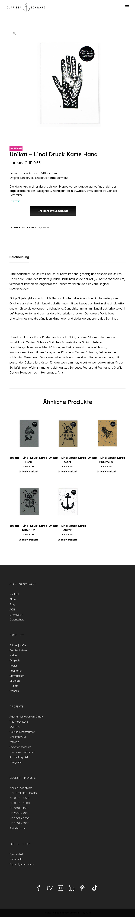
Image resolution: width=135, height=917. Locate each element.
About (13, 599)
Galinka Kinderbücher (21, 731)
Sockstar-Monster (20, 747)
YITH (88, 912)
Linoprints (33, 227)
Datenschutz (16, 619)
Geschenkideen (18, 650)
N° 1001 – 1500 (19, 808)
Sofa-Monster (17, 828)
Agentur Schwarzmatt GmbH (26, 716)
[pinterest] (82, 888)
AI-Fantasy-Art (18, 757)
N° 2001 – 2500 (19, 818)
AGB (12, 609)
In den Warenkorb (53, 211)
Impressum (16, 614)
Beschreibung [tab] (19, 257)
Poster (13, 665)
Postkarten (15, 670)
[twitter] (50, 888)
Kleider (13, 655)
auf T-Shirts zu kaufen (58, 298)
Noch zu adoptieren (20, 788)
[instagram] (60, 888)
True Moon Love (18, 721)
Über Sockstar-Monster (23, 793)
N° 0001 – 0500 (19, 798)
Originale (14, 660)
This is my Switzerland (22, 752)
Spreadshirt (16, 854)
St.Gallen (14, 680)
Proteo (47, 912)
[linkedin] (71, 888)
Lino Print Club (18, 736)
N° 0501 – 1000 (19, 803)
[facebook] (39, 888)
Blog (12, 604)
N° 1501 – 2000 (19, 813)
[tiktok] (95, 888)
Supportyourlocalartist (22, 864)
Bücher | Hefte (17, 645)
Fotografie (15, 762)
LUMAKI (15, 726)
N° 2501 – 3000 (19, 823)
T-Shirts (13, 685)
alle (100, 298)
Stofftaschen (16, 675)
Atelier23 (14, 742)
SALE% (45, 227)
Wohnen (14, 691)
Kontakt (14, 594)
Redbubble (15, 859)
